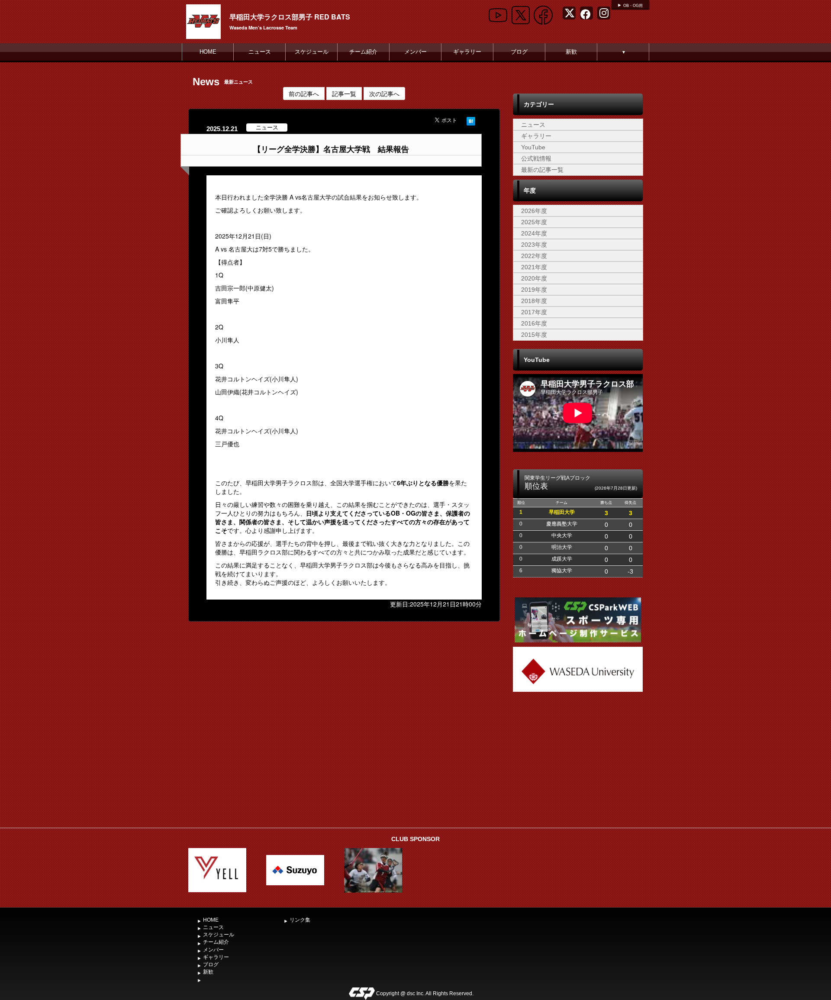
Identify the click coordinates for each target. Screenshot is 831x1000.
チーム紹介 (363, 51)
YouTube (533, 147)
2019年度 (534, 289)
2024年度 (534, 233)
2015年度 (534, 334)
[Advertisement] (578, 759)
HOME (208, 51)
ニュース (259, 51)
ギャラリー (467, 51)
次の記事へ (384, 93)
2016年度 (534, 323)
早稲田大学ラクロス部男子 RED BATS (289, 17)
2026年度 (534, 210)
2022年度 (534, 255)
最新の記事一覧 (542, 169)
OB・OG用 (633, 5)
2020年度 (534, 278)
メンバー (415, 51)
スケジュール (312, 51)
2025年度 (534, 222)
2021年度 (534, 267)
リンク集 (300, 920)
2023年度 (534, 244)
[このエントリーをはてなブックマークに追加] (471, 120)
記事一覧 (344, 93)
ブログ (519, 51)
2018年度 (534, 300)
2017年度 (534, 312)
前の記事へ (304, 93)
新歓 (571, 51)
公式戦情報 (536, 158)
